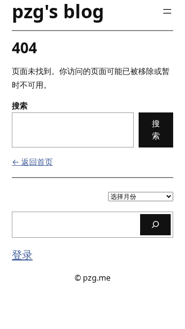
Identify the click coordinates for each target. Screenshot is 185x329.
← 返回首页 (32, 161)
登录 (22, 254)
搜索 (20, 105)
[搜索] (155, 224)
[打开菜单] (167, 11)
